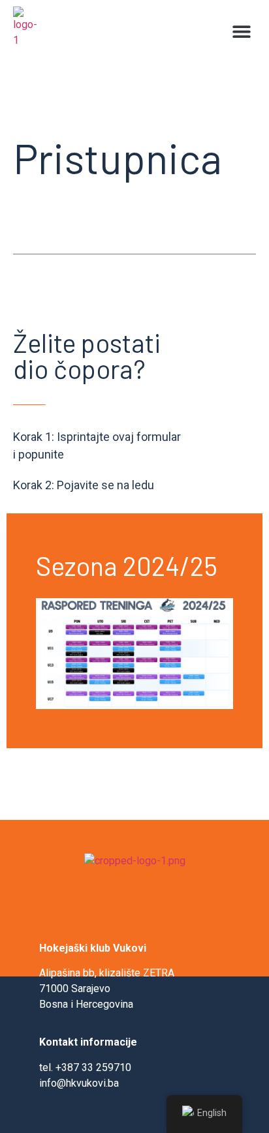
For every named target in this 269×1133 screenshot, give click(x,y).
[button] (241, 31)
